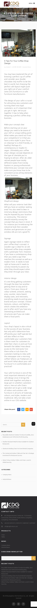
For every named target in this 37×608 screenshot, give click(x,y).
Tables (3, 537)
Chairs (3, 535)
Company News (7, 474)
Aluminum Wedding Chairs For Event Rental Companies (18, 448)
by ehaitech (7, 67)
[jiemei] (11, 4)
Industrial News (26, 67)
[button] (31, 3)
